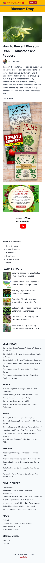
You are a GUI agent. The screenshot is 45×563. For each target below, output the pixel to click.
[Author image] (5, 61)
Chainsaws (11, 253)
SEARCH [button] (33, 2)
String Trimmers (13, 249)
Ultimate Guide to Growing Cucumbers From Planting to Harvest (22, 355)
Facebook (6, 540)
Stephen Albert (15, 61)
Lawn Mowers (8, 487)
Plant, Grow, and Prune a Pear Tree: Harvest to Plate (22, 430)
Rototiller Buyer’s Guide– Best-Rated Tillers (18, 500)
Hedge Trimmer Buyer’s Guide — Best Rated (19, 506)
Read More (8, 98)
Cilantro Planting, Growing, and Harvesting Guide (20, 395)
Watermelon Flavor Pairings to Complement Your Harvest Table (20, 475)
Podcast (6, 520)
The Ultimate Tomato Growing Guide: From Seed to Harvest (21, 364)
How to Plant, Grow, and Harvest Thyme (17, 398)
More (8, 263)
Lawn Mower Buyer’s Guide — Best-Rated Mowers (21, 503)
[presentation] (22, 29)
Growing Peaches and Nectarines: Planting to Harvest (22, 427)
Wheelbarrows (12, 259)
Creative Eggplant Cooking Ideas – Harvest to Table (21, 459)
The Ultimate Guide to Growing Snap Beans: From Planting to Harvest (21, 376)
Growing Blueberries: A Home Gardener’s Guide (20, 418)
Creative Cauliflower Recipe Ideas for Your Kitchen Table (21, 463)
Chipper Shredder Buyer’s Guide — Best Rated (19, 509)
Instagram (6, 543)
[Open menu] (40, 2)
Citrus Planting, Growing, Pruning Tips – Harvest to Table (21, 440)
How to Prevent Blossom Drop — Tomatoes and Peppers (21, 50)
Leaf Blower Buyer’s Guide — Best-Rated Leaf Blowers (22, 497)
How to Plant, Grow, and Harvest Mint (16, 401)
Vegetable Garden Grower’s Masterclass (17, 523)
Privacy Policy (22, 557)
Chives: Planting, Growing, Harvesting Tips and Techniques (20, 405)
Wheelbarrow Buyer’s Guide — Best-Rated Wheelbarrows (18, 492)
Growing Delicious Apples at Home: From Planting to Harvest (22, 422)
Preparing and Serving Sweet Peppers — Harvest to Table (21, 454)
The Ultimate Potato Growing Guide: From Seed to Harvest (21, 370)
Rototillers (10, 256)
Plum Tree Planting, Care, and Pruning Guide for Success (20, 434)
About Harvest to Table (11, 526)
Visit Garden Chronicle (11, 529)
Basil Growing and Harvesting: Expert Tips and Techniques (20, 390)
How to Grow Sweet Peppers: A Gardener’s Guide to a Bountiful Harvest (22, 349)
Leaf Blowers (12, 246)
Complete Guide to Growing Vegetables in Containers (22, 360)
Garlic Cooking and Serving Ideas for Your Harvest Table (21, 469)
